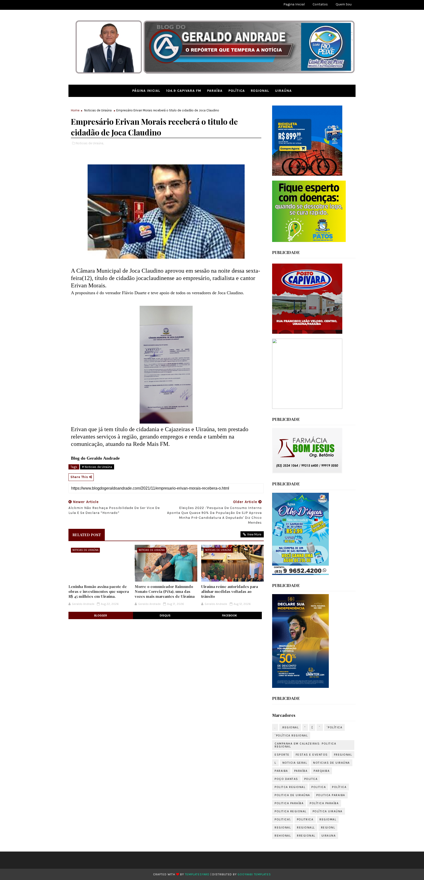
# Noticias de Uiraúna (97, 467)
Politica (318, 787)
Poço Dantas (286, 779)
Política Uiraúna (328, 811)
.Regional (290, 727)
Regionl (328, 827)
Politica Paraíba (289, 803)
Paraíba (215, 91)
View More (254, 534)
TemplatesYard (197, 874)
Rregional (306, 835)
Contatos (320, 4)
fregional (343, 754)
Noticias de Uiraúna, (90, 143)
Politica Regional (290, 811)
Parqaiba (322, 771)
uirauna (328, 835)
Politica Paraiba (330, 795)
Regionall (306, 827)
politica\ (283, 819)
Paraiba (281, 771)
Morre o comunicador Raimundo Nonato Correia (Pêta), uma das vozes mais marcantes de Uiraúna (165, 591)
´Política (335, 727)
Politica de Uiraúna (292, 795)
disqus (165, 615)
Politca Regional (290, 787)
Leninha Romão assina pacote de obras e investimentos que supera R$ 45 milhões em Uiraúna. (98, 591)
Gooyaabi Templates (254, 874)
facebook (229, 615)
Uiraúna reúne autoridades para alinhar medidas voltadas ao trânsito (229, 591)
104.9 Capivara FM (183, 91)
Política (236, 91)
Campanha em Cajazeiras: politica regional (305, 745)
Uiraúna (283, 91)
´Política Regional (291, 735)
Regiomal (327, 819)
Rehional (283, 835)
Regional (260, 91)
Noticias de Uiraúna (98, 110)
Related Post (86, 534)
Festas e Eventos (312, 754)
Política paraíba (324, 803)
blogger (100, 615)
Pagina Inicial (294, 4)
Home (75, 110)
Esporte (282, 754)
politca (311, 779)
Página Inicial (146, 91)
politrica (305, 819)
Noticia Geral (294, 762)
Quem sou (344, 4)
